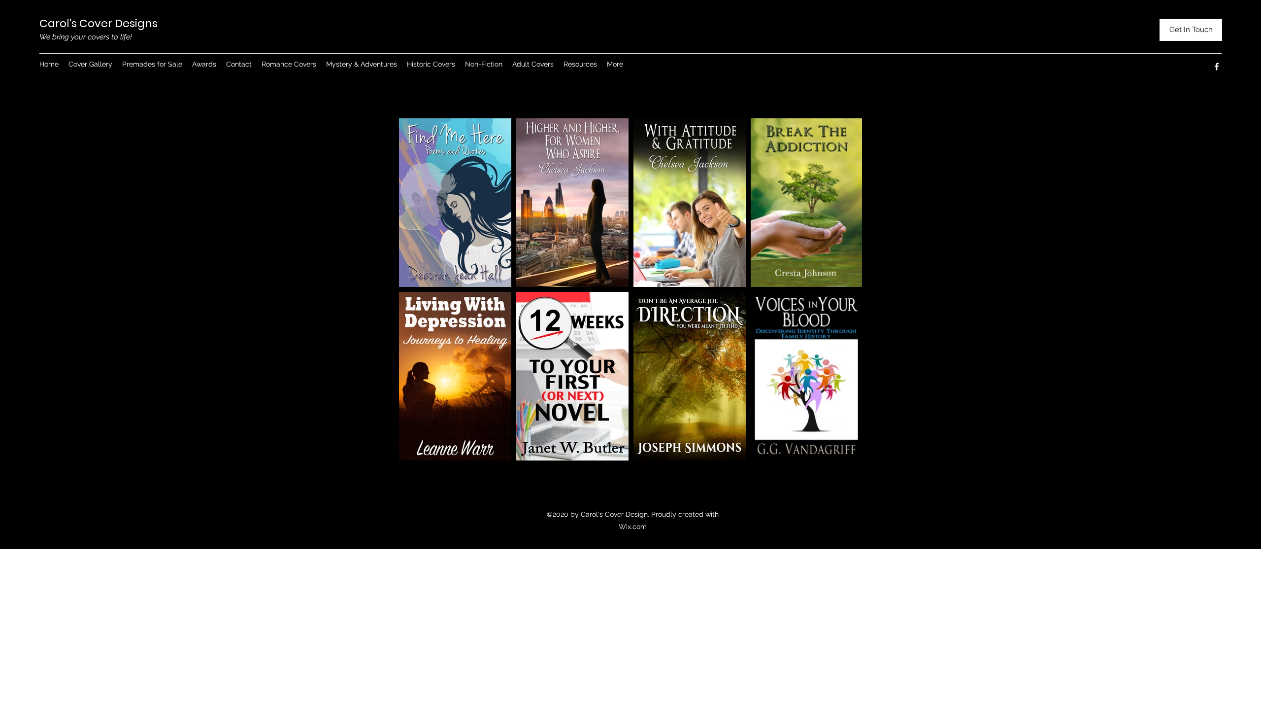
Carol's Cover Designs (98, 23)
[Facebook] (1217, 66)
